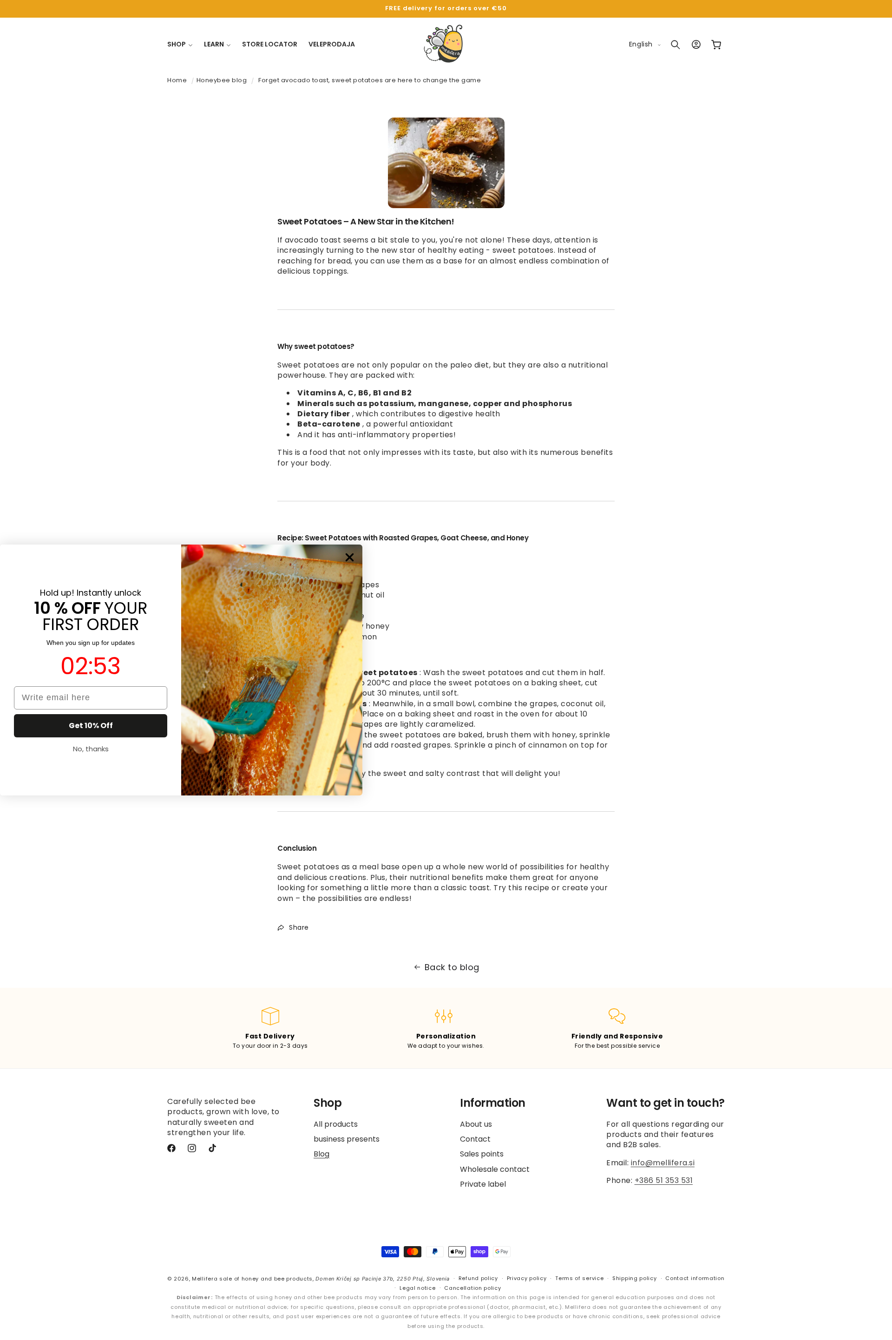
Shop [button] (327, 1103)
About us (476, 1124)
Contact (475, 1139)
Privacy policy (527, 1278)
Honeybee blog (222, 80)
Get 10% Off (91, 725)
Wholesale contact (495, 1169)
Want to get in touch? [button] (665, 1103)
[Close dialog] (349, 557)
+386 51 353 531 (664, 1180)
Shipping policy (634, 1278)
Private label (483, 1184)
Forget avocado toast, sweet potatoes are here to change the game (369, 80)
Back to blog (452, 967)
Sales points (482, 1154)
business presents (347, 1139)
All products (336, 1124)
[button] (180, 44)
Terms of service (579, 1278)
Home (177, 80)
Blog (321, 1154)
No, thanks (91, 749)
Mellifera (204, 1278)
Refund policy (478, 1278)
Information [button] (492, 1103)
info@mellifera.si (663, 1162)
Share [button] (299, 927)
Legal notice (417, 1288)
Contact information (694, 1278)
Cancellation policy (472, 1288)
